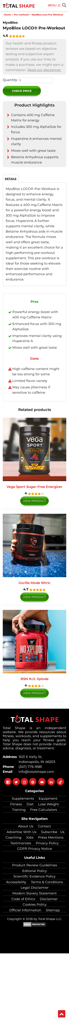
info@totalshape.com (35, 772)
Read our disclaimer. (44, 70)
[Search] (64, 5)
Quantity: (10, 80)
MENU (53, 7)
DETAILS (10, 178)
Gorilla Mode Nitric (34, 583)
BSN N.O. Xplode (35, 679)
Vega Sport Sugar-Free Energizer (34, 487)
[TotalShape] (19, 5)
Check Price (22, 91)
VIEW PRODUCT (34, 501)
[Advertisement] (34, 987)
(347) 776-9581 (29, 767)
